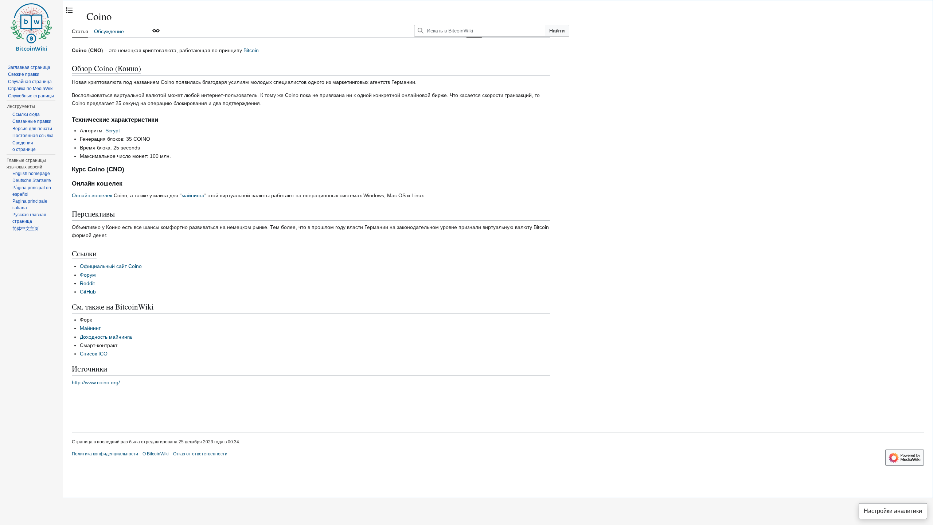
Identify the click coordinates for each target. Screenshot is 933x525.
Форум (88, 275)
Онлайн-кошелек (92, 195)
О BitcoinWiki (156, 453)
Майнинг (90, 328)
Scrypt (112, 130)
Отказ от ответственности (200, 453)
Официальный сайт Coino (111, 266)
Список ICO (94, 354)
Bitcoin (251, 50)
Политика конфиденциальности (105, 453)
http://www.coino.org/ (96, 382)
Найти (557, 31)
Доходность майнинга (106, 337)
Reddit (87, 283)
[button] (156, 30)
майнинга (192, 195)
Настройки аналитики (893, 511)
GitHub (88, 292)
